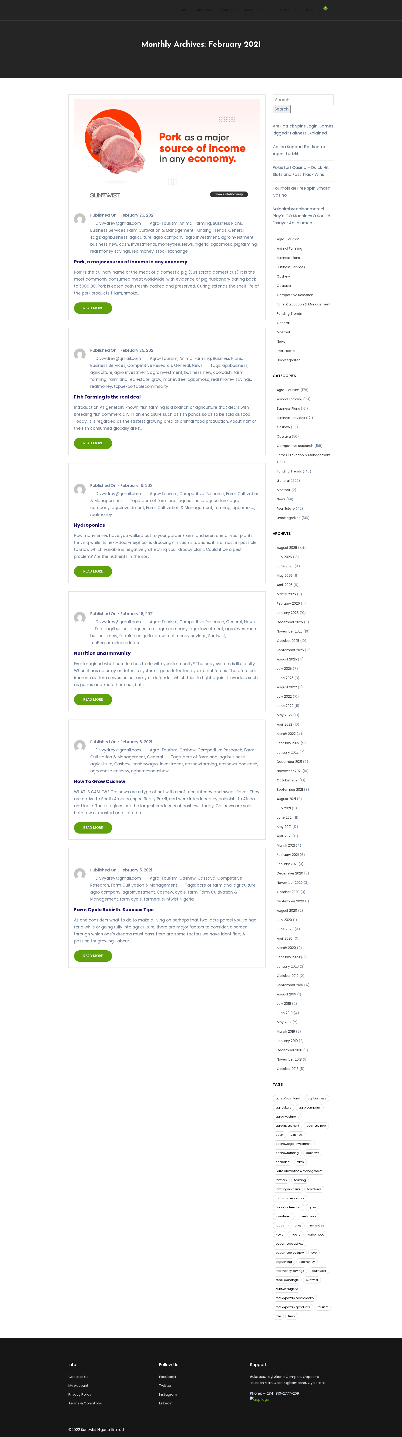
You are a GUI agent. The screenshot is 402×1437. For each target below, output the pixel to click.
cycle (180, 892)
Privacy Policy (79, 1394)
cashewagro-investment (157, 764)
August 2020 (287, 910)
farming (98, 379)
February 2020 (288, 957)
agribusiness (114, 237)
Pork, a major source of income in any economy (131, 261)
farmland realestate (129, 379)
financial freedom (288, 1207)
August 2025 (287, 659)
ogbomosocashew (150, 771)
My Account (78, 1385)
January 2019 (287, 1040)
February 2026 (288, 603)
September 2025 (290, 650)
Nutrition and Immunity (102, 653)
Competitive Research (149, 365)
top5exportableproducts (114, 643)
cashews (228, 764)
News (187, 244)
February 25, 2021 (138, 350)
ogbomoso (221, 244)
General (236, 230)
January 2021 (287, 864)
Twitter (165, 1385)
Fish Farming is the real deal (107, 397)
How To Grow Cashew (99, 781)
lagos (280, 1225)
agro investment (202, 237)
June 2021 (284, 817)
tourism (323, 1307)
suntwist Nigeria (178, 899)
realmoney (143, 251)
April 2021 (284, 836)
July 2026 (284, 557)
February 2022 (288, 743)
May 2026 (284, 575)
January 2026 (288, 612)
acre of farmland (159, 500)
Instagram (168, 1394)
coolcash (222, 372)
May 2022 (284, 715)
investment (283, 1216)
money (296, 1225)
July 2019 (284, 1003)
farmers (152, 899)
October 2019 (287, 975)
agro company (168, 237)
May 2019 (284, 1022)
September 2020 (290, 901)
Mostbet (283, 332)
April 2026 (284, 585)
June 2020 (285, 929)
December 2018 (289, 1050)
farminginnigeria (136, 636)
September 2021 (290, 789)
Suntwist (216, 636)
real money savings (110, 251)
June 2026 (285, 566)
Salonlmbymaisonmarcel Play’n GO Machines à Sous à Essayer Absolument (301, 216)
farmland (314, 1189)
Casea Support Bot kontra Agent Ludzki (299, 150)
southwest (319, 1271)
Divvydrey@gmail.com (118, 223)
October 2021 (287, 780)
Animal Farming (195, 223)
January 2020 (288, 966)
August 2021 (286, 799)
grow (156, 379)
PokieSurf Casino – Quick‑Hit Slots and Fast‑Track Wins (301, 171)
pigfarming (245, 244)
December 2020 (290, 873)
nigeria (202, 244)
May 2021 (284, 826)
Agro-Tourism (164, 223)
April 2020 (284, 938)
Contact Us (286, 10)
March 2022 (286, 733)
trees (291, 1316)
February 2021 (288, 854)
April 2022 (284, 724)
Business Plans (227, 223)
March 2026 (286, 594)
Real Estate (286, 350)
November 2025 (289, 631)
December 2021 (289, 761)
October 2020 (288, 892)
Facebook (167, 1376)
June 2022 (285, 705)
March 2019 (286, 1031)
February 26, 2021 (138, 215)
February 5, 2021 (136, 742)
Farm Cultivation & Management (160, 230)
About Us (204, 10)
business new (103, 244)
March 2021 (286, 845)
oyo (314, 1253)
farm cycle (131, 899)
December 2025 (290, 622)
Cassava (206, 878)
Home (183, 10)
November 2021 (289, 771)
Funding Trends (210, 230)
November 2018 (289, 1059)
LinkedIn (165, 1403)
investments (143, 244)
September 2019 (290, 985)
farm (239, 372)
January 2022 (287, 752)
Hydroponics (89, 525)
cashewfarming (201, 764)
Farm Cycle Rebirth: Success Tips (114, 909)
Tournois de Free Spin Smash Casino (301, 191)
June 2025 (285, 678)
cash (124, 244)
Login (309, 10)
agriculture (140, 237)
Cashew (187, 750)
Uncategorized (289, 360)
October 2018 (287, 1068)
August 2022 (287, 687)
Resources (254, 10)
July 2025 (284, 668)
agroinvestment (237, 237)
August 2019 (286, 994)
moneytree (169, 244)
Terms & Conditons (85, 1403)
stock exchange (172, 251)
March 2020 (286, 947)
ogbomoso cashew (109, 771)
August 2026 (287, 547)
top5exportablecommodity (141, 386)
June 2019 (285, 1013)
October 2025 (288, 640)
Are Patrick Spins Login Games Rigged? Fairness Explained (303, 129)
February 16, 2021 (137, 485)
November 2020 (290, 882)
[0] (323, 11)
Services (228, 10)
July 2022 (284, 696)
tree (278, 1316)
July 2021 (284, 808)
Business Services (107, 230)
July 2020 (284, 920)
